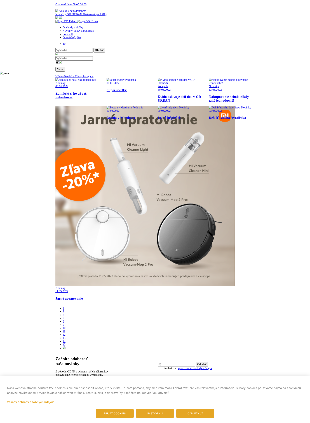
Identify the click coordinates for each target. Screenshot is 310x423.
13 (64, 337)
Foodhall (68, 34)
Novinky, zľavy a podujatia (78, 30)
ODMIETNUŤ (195, 413)
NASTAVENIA (155, 413)
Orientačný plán (72, 37)
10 (64, 327)
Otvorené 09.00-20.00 (70, 4)
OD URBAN (75, 14)
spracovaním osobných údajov (195, 368)
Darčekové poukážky (95, 14)
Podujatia (88, 76)
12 (64, 334)
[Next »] (64, 348)
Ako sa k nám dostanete (72, 10)
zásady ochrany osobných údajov (30, 402)
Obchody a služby (73, 27)
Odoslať (201, 364)
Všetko (59, 76)
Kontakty (61, 14)
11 (64, 331)
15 (64, 344)
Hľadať (99, 50)
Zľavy (79, 76)
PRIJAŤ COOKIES (115, 413)
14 (64, 341)
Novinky (69, 76)
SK (64, 43)
